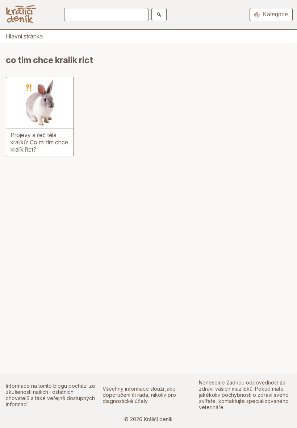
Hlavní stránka (24, 36)
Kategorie (275, 14)
